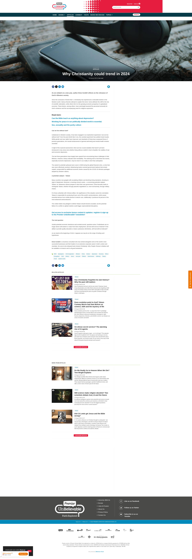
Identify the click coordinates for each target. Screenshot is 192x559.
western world (61, 258)
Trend (55, 258)
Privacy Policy (103, 512)
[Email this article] (62, 86)
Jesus (72, 256)
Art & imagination (70, 254)
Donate (100, 503)
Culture (88, 254)
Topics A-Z (78, 521)
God (63, 256)
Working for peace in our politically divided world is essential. (77, 122)
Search (138, 7)
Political (84, 256)
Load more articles (81, 347)
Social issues (91, 256)
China (83, 254)
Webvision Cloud (100, 551)
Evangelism (57, 256)
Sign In (136, 4)
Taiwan (104, 256)
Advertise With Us (104, 500)
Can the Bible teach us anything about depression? (73, 118)
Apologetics (61, 254)
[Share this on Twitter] (56, 86)
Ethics (106, 254)
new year (78, 256)
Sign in (90, 83)
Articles (96, 69)
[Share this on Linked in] (59, 86)
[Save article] (108, 86)
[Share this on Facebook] (53, 86)
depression (94, 254)
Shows (76, 276)
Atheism (78, 254)
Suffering (98, 256)
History (67, 256)
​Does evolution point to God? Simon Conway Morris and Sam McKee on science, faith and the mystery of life (89, 304)
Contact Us (102, 515)
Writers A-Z (85, 521)
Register (129, 4)
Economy (101, 254)
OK (29, 551)
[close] (109, 83)
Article (76, 367)
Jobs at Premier (103, 506)
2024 (55, 254)
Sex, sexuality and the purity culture (66, 125)
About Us (101, 509)
